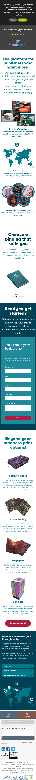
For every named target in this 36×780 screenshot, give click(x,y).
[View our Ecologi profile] (10, 755)
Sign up (5, 738)
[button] (12, 296)
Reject (13, 20)
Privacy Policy (24, 742)
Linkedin (3, 749)
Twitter (13, 749)
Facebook (8, 749)
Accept (22, 20)
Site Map (23, 773)
